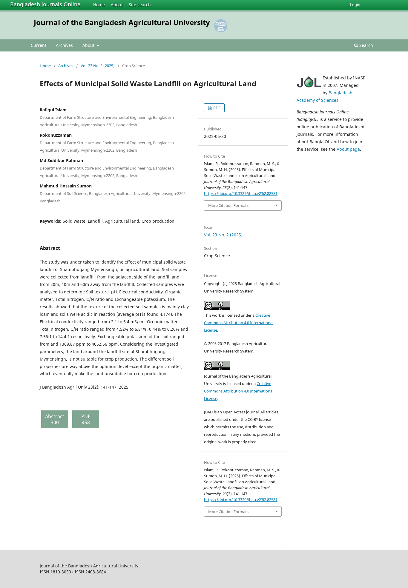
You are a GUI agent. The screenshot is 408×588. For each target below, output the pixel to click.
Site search (140, 4)
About (117, 4)
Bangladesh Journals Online (45, 4)
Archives (64, 45)
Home (99, 4)
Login (355, 4)
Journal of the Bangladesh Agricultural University (122, 22)
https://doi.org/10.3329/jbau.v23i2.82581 (240, 193)
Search (365, 45)
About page (348, 149)
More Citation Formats (228, 205)
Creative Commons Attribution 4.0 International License (238, 323)
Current (38, 45)
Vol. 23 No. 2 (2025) (98, 65)
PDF (216, 107)
